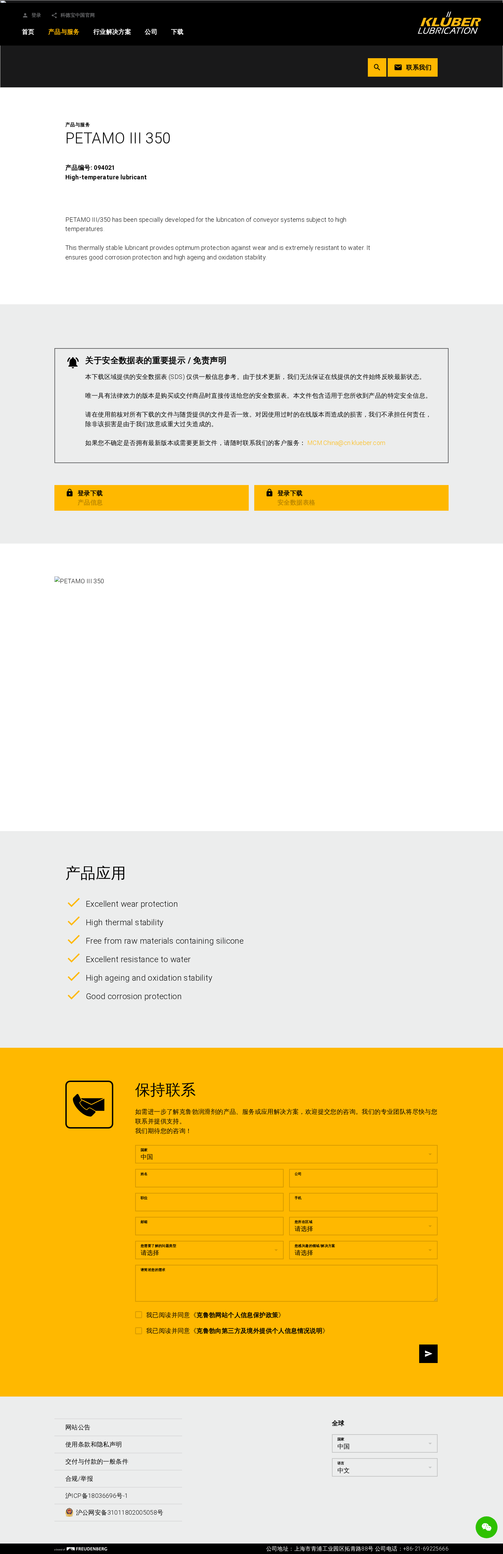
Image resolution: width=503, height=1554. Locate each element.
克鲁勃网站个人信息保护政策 (237, 1315)
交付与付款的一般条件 (96, 1461)
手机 (298, 1198)
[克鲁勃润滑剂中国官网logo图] (449, 23)
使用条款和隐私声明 (93, 1444)
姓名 (144, 1174)
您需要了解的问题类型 (158, 1246)
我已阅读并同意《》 (215, 1315)
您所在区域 (303, 1222)
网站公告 (78, 1427)
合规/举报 (79, 1478)
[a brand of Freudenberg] (80, 1549)
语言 (341, 1463)
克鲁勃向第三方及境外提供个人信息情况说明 (259, 1331)
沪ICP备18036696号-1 (96, 1495)
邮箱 (144, 1222)
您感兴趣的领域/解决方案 (315, 1246)
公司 (298, 1174)
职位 (144, 1198)
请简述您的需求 (153, 1270)
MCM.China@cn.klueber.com (346, 442)
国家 (144, 1150)
